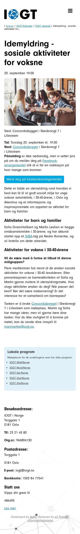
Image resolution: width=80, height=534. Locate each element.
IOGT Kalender (24, 25)
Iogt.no (10, 25)
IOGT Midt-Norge (20, 362)
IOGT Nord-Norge (20, 367)
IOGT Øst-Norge (19, 383)
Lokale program (21, 352)
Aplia (33, 517)
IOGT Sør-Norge (19, 372)
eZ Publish (61, 517)
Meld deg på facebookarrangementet (34, 179)
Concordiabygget (25, 147)
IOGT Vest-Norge (19, 378)
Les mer (10, 508)
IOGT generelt (42, 25)
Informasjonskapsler (40, 520)
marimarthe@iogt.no (19, 327)
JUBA (29, 236)
